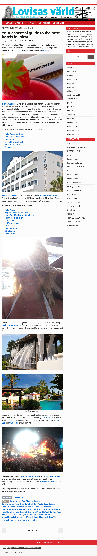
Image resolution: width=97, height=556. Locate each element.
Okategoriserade (73, 187)
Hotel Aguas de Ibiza (14, 134)
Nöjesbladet (58, 23)
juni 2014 (70, 107)
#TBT (69, 143)
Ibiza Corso (10, 231)
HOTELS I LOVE (74, 151)
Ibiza (10, 515)
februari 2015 (72, 75)
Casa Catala (10, 220)
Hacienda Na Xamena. (42, 507)
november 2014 (73, 87)
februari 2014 (72, 122)
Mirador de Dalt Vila (13, 145)
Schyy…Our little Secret (76, 202)
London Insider (73, 159)
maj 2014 (70, 111)
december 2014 (73, 83)
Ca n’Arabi (9, 226)
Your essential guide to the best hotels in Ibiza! (30, 35)
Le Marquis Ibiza (12, 223)
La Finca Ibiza (11, 228)
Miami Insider (72, 179)
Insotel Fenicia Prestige (15, 142)
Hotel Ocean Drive (10, 196)
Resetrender (72, 198)
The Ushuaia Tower (51, 476)
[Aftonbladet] (11, 2)
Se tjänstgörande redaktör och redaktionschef (22, 548)
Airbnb (46, 50)
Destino (8, 147)
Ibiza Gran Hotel (9, 104)
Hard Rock (9, 139)
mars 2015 (71, 71)
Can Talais (14, 423)
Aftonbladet (20, 23)
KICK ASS (71, 155)
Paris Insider (72, 194)
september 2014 (73, 95)
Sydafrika (71, 210)
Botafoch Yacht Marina (48, 196)
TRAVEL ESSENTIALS (76, 218)
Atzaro (47, 418)
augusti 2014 (72, 99)
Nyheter (32, 23)
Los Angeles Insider (74, 163)
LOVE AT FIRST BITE (75, 167)
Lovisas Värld (19, 497)
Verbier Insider (72, 226)
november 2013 (73, 134)
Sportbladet (44, 23)
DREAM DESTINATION (76, 147)
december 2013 (73, 130)
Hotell (4, 515)
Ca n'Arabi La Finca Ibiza (13, 504)
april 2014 (71, 114)
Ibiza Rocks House (48, 482)
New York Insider (74, 183)
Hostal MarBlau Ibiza (14, 218)
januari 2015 (72, 79)
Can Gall (29, 504)
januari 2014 (72, 126)
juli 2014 (70, 103)
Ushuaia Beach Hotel (29, 476)
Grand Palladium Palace (15, 137)
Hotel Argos (10, 210)
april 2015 (71, 67)
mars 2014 (71, 118)
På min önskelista (74, 190)
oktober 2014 (72, 91)
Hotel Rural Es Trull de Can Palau (19, 215)
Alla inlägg (8, 23)
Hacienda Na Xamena (11, 325)
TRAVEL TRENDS (74, 222)
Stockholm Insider (74, 206)
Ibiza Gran (28, 515)
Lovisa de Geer (30, 41)
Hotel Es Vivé (11, 234)
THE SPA (71, 214)
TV (67, 23)
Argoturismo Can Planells (16, 213)
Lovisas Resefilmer (74, 171)
